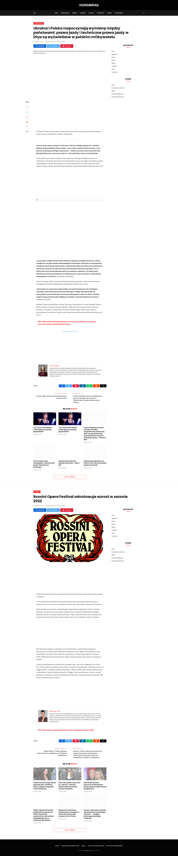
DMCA (113, 91)
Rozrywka (119, 13)
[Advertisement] (70, 115)
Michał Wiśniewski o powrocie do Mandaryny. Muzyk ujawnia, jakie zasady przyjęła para (95, 786)
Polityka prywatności (118, 97)
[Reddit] (27, 122)
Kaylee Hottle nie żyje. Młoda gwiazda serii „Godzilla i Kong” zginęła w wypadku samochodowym (44, 786)
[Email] (27, 131)
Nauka (91, 13)
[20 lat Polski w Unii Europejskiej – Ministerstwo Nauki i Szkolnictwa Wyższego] (44, 452)
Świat (74, 13)
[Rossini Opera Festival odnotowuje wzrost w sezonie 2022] (69, 538)
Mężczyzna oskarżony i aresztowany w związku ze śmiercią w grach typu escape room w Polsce (68, 813)
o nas (113, 85)
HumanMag (86, 850)
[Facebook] (27, 107)
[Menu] (34, 13)
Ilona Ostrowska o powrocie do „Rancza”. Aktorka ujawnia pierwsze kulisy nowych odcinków (69, 786)
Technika (100, 13)
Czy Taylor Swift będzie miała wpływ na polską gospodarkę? (42, 430)
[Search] (144, 13)
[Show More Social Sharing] (75, 46)
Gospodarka (38, 23)
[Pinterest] (27, 117)
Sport (109, 13)
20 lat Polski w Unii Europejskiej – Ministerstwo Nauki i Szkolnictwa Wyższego (44, 464)
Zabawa (37, 491)
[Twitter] (27, 112)
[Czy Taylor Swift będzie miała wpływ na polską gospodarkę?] (44, 418)
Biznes (83, 13)
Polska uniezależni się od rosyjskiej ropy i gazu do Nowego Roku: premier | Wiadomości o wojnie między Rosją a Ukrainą (87, 399)
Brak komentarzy (51, 41)
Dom (56, 13)
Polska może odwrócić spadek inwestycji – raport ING (69, 463)
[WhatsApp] (27, 127)
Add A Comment (70, 477)
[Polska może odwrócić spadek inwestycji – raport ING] (69, 452)
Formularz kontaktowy (118, 88)
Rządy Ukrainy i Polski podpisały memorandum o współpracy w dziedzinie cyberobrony (52, 753)
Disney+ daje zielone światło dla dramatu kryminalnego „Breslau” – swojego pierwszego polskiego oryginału (95, 814)
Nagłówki (65, 13)
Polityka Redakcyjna (117, 94)
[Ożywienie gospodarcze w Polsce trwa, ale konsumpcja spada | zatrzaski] (95, 452)
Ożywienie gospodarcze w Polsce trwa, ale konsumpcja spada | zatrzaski (95, 463)
